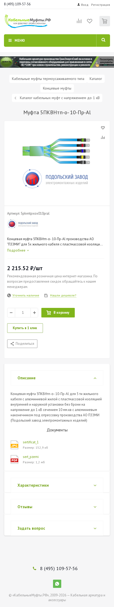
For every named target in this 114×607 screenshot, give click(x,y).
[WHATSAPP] (57, 584)
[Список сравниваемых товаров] (79, 23)
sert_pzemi (31, 457)
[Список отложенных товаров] (89, 22)
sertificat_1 (31, 442)
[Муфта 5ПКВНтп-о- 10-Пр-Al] (57, 162)
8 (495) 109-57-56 (17, 4)
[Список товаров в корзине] (105, 25)
